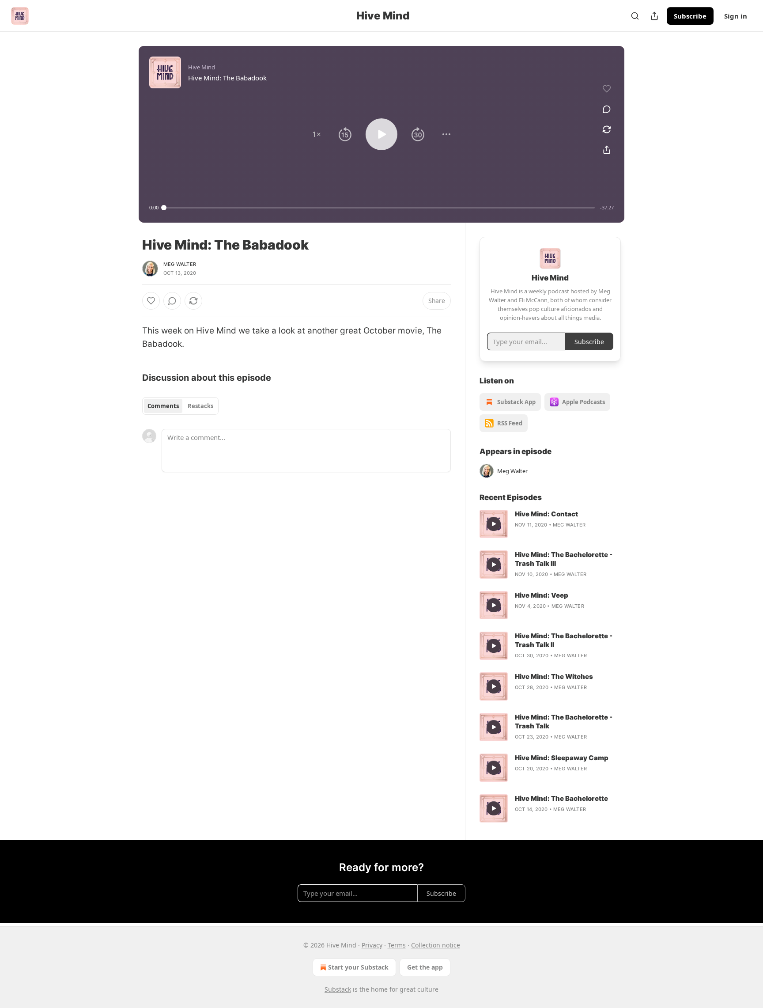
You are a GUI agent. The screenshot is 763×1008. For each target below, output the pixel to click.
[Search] (635, 16)
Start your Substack (358, 967)
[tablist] (180, 406)
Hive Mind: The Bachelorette (561, 798)
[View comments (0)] (607, 109)
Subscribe (690, 15)
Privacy (372, 945)
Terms (397, 945)
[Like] (151, 301)
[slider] (379, 207)
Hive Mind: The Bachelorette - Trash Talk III (563, 559)
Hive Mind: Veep (541, 595)
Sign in (735, 15)
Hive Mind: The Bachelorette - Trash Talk (563, 721)
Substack (338, 989)
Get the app (425, 967)
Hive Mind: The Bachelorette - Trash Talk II (563, 640)
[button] (316, 134)
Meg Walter (179, 264)
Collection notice (435, 945)
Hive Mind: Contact (546, 514)
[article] (550, 524)
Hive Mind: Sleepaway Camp (561, 758)
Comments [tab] (163, 406)
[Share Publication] (654, 16)
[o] (494, 524)
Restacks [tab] (200, 406)
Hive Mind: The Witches (554, 676)
